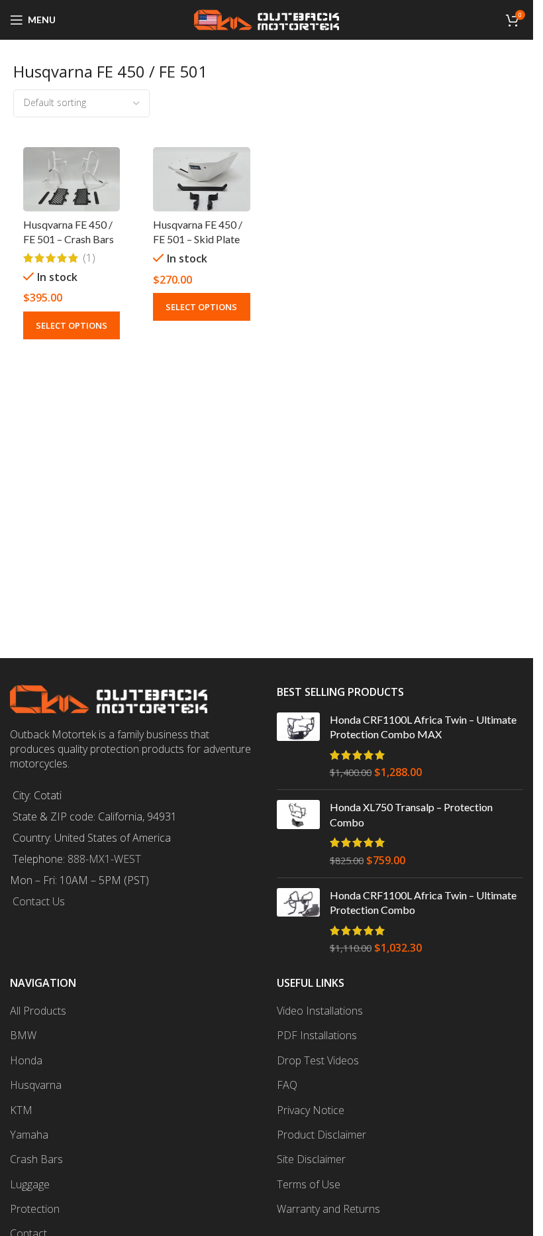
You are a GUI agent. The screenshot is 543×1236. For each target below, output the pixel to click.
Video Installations (320, 1010)
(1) (89, 258)
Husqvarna (36, 1085)
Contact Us (39, 901)
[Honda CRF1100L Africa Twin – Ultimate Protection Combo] (298, 922)
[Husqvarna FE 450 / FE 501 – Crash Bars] (71, 179)
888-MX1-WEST (104, 859)
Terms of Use (308, 1184)
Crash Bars (36, 1159)
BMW (23, 1035)
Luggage (30, 1184)
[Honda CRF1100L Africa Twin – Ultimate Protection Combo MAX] (298, 746)
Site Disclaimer (311, 1159)
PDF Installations (317, 1035)
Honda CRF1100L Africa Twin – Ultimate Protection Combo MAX (423, 726)
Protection (35, 1209)
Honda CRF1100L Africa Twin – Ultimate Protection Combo (423, 902)
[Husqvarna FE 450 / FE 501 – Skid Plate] (201, 179)
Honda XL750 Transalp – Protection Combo (411, 814)
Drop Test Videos (318, 1060)
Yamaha (29, 1134)
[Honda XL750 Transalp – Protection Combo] (298, 834)
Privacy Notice (310, 1110)
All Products (38, 1010)
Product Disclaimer (321, 1134)
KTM (21, 1110)
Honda (26, 1060)
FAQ (287, 1085)
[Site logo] (267, 18)
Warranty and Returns (328, 1209)
